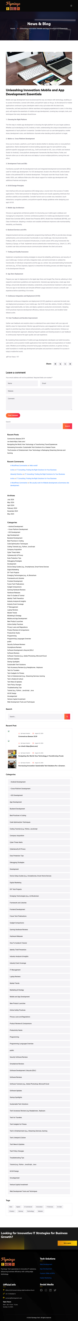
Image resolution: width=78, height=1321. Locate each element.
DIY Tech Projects (13, 572)
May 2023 (10, 514)
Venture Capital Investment (16, 699)
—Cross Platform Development (17, 529)
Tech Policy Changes (14, 685)
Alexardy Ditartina (16, 474)
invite (12, 470)
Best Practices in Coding (15, 541)
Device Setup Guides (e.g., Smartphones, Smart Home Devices (28, 567)
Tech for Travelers (13, 670)
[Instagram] (46, 1290)
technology (30, 1211)
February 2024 (12, 508)
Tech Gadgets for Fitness (15, 673)
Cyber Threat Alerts (13, 552)
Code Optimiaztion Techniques (17, 544)
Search (8, 422)
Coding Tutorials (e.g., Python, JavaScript (21, 547)
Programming (12, 636)
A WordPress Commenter (18, 465)
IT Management (12, 607)
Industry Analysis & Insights (16, 601)
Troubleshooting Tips (14, 687)
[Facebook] (41, 1290)
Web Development (46, 1264)
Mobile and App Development (17, 618)
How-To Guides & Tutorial (15, 595)
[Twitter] (55, 1290)
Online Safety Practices (15, 624)
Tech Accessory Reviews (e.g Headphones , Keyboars (25, 667)
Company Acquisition (14, 549)
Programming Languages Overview (19, 639)
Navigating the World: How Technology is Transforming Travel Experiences (32, 444)
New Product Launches (15, 621)
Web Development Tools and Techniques (21, 702)
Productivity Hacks (13, 633)
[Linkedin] (50, 1290)
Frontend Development (15, 581)
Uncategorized (12, 696)
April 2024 (10, 505)
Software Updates (13, 659)
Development (11, 564)
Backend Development (14, 538)
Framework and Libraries (15, 578)
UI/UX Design (11, 693)
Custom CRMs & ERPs (47, 1273)
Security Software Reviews (16, 644)
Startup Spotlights (13, 662)
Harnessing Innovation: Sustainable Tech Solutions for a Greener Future (31, 447)
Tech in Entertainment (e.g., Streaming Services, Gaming (26, 676)
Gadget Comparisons (14, 587)
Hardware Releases (13, 593)
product (12, 1211)
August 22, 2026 (39, 733)
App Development (13, 535)
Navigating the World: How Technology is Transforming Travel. (41, 756)
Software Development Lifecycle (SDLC (20, 650)
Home (13, 29)
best (11, 1207)
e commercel (28, 1207)
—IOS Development (13, 532)
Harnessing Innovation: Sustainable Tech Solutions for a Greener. (41, 766)
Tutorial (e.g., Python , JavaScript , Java (20, 690)
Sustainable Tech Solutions (16, 664)
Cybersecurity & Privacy (15, 555)
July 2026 (10, 499)
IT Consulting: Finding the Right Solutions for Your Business (36, 470)
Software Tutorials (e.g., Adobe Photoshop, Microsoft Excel (27, 656)
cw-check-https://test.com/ (16, 441)
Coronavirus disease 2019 (16, 439)
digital (18, 1207)
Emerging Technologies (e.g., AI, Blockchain (21, 575)
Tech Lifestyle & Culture (15, 679)
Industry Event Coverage (15, 604)
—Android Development (15, 526)
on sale (59, 1207)
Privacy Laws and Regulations (17, 627)
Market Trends (12, 613)
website (40, 1211)
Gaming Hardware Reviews (16, 590)
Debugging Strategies (14, 561)
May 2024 (10, 502)
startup (20, 1211)
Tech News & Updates (14, 682)
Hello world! (33, 465)
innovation (39, 1207)
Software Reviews (13, 653)
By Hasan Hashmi (25, 733)
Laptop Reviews (12, 610)
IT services (50, 1207)
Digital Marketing (13, 570)
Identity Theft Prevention (15, 598)
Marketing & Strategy (14, 616)
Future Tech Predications (15, 584)
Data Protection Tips (14, 558)
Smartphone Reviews (14, 647)
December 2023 (12, 511)
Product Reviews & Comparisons (18, 630)
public (9, 641)
